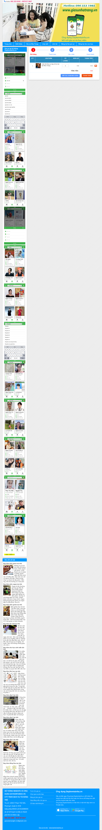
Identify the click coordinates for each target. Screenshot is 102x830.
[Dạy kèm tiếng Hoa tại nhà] (10, 774)
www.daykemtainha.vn (56, 828)
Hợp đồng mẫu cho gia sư (38, 800)
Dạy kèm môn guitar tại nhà (12, 604)
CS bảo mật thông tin (37, 803)
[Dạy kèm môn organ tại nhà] (7, 595)
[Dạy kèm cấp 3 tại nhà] (10, 704)
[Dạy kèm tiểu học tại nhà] (10, 682)
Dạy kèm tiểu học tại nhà (11, 671)
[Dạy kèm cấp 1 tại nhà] (10, 750)
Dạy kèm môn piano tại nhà (12, 563)
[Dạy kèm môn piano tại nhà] (8, 574)
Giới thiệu (19, 44)
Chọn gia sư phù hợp (37, 794)
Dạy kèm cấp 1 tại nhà (10, 739)
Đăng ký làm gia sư (67, 44)
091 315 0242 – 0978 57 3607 (21, 1)
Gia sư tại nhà (43, 828)
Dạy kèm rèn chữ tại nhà (11, 623)
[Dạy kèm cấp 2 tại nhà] (8, 728)
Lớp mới (45, 44)
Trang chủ (8, 44)
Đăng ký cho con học (85, 44)
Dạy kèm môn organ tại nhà (12, 584)
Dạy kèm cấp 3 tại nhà (10, 695)
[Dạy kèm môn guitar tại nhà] (6, 615)
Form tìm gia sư (35, 791)
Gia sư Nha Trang (32, 44)
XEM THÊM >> (9, 554)
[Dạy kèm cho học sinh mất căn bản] (10, 658)
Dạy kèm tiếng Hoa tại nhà (12, 763)
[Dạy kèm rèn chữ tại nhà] (10, 634)
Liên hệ (54, 44)
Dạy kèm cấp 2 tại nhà (10, 717)
